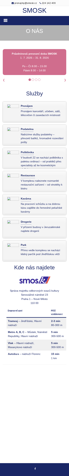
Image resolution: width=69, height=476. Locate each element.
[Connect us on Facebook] (35, 469)
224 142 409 (49, 3)
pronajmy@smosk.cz (25, 3)
